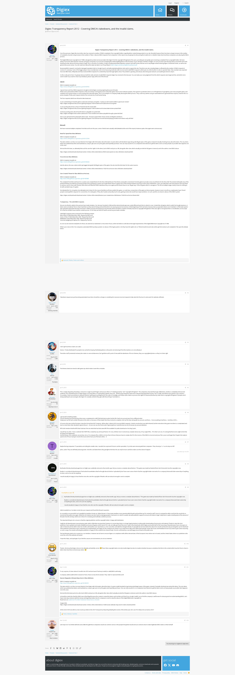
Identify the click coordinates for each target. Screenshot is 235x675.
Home (185, 673)
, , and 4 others (73, 260)
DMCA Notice (174, 673)
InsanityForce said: (67, 493)
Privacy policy (166, 673)
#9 (188, 487)
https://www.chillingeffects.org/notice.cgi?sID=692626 (74, 162)
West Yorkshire (54, 638)
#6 (188, 412)
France (56, 481)
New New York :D (53, 407)
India (56, 561)
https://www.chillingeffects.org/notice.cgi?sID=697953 (74, 87)
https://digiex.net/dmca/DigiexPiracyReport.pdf (124, 65)
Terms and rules (156, 673)
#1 (188, 45)
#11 (188, 567)
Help (181, 673)
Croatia (56, 458)
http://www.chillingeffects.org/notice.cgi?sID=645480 (74, 178)
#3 (188, 342)
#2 (188, 293)
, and (70, 614)
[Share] (185, 45)
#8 (188, 464)
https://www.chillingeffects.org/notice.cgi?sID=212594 (74, 138)
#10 (188, 544)
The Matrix (55, 382)
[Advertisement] (117, 38)
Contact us (148, 673)
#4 (188, 364)
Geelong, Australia (53, 310)
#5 (188, 387)
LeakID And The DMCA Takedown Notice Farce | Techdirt (83, 600)
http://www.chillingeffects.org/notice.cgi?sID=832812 (74, 583)
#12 (188, 620)
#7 (188, 442)
